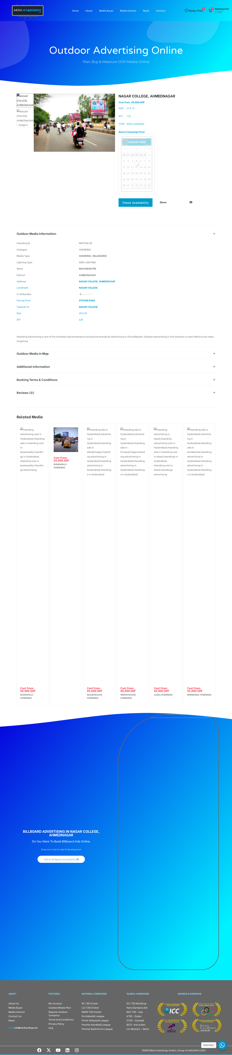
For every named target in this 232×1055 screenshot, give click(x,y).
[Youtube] (58, 1050)
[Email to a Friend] (191, 202)
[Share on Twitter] (175, 202)
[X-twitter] (48, 1050)
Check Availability (135, 202)
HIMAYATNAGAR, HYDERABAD (128, 696)
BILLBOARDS (100, 255)
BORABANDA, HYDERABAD (199, 694)
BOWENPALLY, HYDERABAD (27, 696)
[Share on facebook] (170, 202)
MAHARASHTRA (87, 268)
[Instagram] (77, 1050)
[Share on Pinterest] (185, 202)
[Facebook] (39, 1050)
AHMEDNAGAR (87, 275)
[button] (106, 99)
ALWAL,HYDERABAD (163, 694)
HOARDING (85, 255)
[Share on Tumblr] (180, 202)
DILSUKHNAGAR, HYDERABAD (94, 696)
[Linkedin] (67, 1050)
